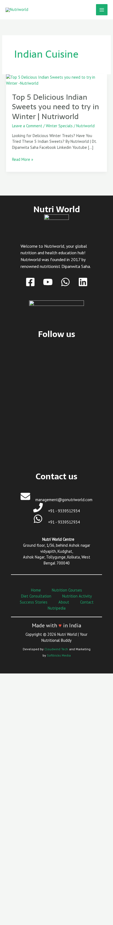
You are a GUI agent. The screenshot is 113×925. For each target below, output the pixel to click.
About (63, 602)
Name (17, 838)
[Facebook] (30, 282)
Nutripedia (57, 608)
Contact (87, 602)
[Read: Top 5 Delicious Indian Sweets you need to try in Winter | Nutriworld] (56, 79)
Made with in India (56, 625)
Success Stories (33, 602)
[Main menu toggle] (102, 10)
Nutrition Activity (77, 596)
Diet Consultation (36, 596)
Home (36, 590)
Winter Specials (59, 125)
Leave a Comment (27, 125)
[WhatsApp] (65, 282)
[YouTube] (48, 282)
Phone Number (25, 883)
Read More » (22, 159)
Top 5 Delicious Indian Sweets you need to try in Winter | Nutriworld (55, 107)
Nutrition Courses (67, 590)
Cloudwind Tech (56, 649)
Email (16, 860)
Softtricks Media (59, 655)
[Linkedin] (83, 282)
